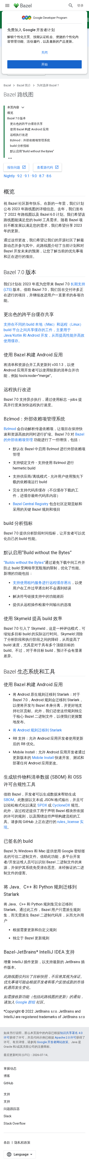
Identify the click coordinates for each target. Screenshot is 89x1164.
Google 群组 (25, 1002)
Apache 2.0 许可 (65, 1037)
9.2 (19, 176)
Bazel (7, 85)
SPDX (42, 805)
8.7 (41, 176)
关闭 (44, 52)
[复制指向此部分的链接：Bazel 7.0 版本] (40, 272)
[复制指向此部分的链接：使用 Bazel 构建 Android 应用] (67, 355)
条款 (7, 1142)
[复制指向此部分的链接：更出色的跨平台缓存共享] (58, 315)
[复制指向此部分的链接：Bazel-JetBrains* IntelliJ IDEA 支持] (79, 952)
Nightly (9, 176)
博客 (7, 1076)
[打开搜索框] (70, 5)
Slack (7, 1116)
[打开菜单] (7, 5)
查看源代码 (48, 167)
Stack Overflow (15, 1123)
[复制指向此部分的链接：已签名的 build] (37, 841)
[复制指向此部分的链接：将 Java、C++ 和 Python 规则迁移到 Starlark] (23, 894)
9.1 (27, 176)
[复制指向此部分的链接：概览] (19, 192)
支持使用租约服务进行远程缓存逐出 (42, 583)
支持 (7, 1101)
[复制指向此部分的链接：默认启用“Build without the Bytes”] (76, 553)
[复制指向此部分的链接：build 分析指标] (37, 523)
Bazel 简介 (24, 85)
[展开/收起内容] (23, 107)
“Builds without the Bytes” (24, 562)
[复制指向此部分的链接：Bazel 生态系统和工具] (59, 672)
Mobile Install (43, 757)
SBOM (9, 800)
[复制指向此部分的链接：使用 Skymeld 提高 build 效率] (66, 619)
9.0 (34, 176)
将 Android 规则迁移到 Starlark (37, 730)
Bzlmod (10, 429)
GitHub (8, 1083)
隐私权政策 (22, 1142)
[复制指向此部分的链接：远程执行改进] (35, 390)
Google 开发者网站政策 (52, 1042)
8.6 (49, 176)
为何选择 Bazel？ (48, 85)
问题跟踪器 (12, 1109)
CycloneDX (61, 805)
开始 (44, 64)
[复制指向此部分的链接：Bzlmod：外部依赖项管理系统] (69, 419)
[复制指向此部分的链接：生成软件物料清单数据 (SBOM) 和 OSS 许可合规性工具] (40, 785)
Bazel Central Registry (30, 504)
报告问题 (16, 167)
